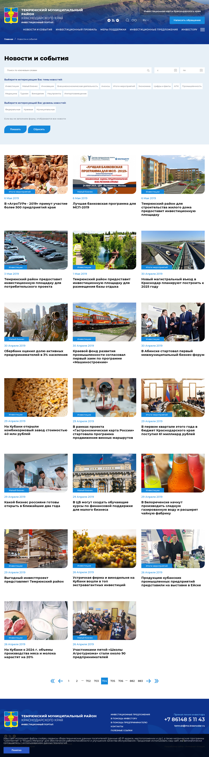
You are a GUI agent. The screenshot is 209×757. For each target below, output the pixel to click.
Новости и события (37, 30)
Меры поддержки (113, 30)
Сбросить (39, 129)
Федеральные (12, 109)
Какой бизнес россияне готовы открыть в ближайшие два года (32, 504)
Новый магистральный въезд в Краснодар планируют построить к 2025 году (172, 283)
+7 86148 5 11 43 (184, 719)
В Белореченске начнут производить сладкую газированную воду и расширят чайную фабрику (169, 507)
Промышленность (192, 86)
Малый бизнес (30, 86)
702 (88, 681)
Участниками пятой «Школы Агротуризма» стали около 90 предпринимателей (99, 653)
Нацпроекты (54, 93)
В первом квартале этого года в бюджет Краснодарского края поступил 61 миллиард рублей (169, 430)
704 (104, 681)
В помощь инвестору (124, 718)
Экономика (144, 86)
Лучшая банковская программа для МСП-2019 (104, 205)
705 (112, 681)
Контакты (117, 726)
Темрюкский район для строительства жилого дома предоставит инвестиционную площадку (168, 209)
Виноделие (38, 93)
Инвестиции (12, 86)
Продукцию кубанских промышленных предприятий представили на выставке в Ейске (171, 581)
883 (140, 681)
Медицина (11, 93)
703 (96, 681)
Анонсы (105, 86)
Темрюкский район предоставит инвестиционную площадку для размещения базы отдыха (102, 283)
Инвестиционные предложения (154, 30)
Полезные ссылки (121, 730)
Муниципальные (46, 109)
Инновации (47, 86)
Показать (15, 129)
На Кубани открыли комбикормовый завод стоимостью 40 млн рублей (35, 430)
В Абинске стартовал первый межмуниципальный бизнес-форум (172, 353)
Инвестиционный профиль (76, 30)
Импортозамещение (75, 93)
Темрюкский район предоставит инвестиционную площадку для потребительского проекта (33, 283)
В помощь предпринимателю (129, 722)
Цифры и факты (162, 86)
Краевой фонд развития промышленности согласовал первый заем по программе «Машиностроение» (99, 356)
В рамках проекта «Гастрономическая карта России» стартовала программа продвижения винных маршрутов (103, 432)
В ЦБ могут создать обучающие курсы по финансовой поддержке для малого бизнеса (103, 506)
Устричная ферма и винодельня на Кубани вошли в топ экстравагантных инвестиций (103, 581)
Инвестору (189, 30)
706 (120, 681)
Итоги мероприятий (124, 86)
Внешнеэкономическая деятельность (77, 86)
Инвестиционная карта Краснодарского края (172, 11)
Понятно (16, 750)
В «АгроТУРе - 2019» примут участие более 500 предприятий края (35, 205)
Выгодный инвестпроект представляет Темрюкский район (34, 579)
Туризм (24, 93)
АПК (176, 86)
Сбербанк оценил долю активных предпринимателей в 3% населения (36, 353)
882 (132, 681)
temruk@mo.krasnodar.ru (189, 726)
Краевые (28, 109)
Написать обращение (187, 20)
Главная (8, 39)
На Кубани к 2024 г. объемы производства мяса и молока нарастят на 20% (30, 653)
